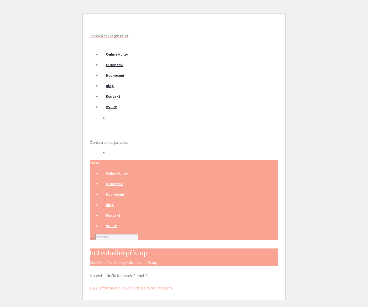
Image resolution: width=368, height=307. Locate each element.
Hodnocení (115, 75)
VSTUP (111, 107)
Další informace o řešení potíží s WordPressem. (131, 288)
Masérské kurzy (112, 262)
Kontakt (113, 96)
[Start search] (92, 238)
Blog (110, 86)
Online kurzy (117, 54)
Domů (94, 262)
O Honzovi (114, 65)
